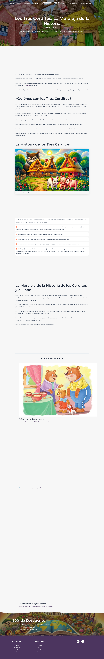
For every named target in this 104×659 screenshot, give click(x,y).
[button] (94, 4)
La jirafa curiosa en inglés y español (33, 604)
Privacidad (40, 652)
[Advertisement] (52, 61)
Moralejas (57, 28)
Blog (40, 645)
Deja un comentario (23, 606)
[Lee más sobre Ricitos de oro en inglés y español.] (58, 390)
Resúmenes (17, 652)
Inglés (17, 650)
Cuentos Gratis (50, 2)
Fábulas (53, 28)
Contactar (40, 647)
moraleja (27, 86)
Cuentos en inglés (30, 422)
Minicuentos (44, 606)
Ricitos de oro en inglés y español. (32, 419)
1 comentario (22, 422)
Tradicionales (41, 422)
